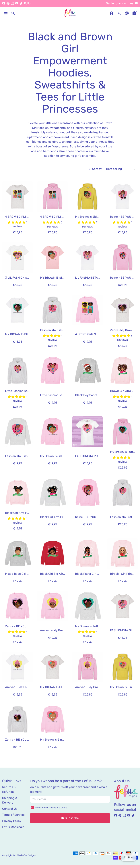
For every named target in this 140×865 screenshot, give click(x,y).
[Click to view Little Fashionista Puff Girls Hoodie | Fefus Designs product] (17, 370)
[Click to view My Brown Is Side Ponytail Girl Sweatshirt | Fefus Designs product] (52, 431)
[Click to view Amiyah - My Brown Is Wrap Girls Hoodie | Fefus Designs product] (87, 667)
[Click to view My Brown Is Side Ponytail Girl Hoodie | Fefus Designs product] (87, 196)
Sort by (95, 169)
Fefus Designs (28, 855)
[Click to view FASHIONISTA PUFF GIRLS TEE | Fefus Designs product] (87, 431)
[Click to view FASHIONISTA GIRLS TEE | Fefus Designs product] (122, 606)
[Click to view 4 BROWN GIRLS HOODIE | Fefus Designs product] (52, 196)
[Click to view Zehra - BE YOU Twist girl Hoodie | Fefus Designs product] (17, 719)
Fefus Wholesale (13, 827)
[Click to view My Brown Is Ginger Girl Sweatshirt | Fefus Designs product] (52, 719)
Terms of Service (13, 814)
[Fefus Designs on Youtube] (16, 3)
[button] (17, 222)
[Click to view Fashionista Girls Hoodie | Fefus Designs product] (52, 310)
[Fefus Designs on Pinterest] (8, 3)
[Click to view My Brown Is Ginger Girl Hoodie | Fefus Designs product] (122, 667)
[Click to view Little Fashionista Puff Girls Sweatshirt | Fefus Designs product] (52, 370)
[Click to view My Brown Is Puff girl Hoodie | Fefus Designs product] (122, 431)
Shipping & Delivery (9, 800)
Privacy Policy (11, 821)
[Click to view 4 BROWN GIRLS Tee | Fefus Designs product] (17, 196)
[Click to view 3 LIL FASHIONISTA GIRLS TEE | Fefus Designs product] (17, 257)
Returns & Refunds (9, 789)
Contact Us (9, 808)
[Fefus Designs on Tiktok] (21, 3)
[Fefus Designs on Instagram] (12, 3)
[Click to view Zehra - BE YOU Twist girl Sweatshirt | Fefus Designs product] (17, 606)
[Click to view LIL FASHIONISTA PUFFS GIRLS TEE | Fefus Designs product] (87, 257)
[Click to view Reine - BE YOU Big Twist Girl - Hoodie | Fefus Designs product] (122, 257)
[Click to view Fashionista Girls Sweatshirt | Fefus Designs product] (17, 431)
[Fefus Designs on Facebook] (3, 3)
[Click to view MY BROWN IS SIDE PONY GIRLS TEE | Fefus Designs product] (52, 257)
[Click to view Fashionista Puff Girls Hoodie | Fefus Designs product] (122, 492)
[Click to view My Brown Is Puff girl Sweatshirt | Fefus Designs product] (87, 606)
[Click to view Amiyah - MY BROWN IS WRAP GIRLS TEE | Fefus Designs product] (17, 667)
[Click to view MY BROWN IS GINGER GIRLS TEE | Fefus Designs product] (52, 667)
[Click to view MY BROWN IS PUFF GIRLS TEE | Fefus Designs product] (17, 310)
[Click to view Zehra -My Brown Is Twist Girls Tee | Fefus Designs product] (122, 310)
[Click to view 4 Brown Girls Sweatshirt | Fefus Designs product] (87, 310)
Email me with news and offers (51, 807)
